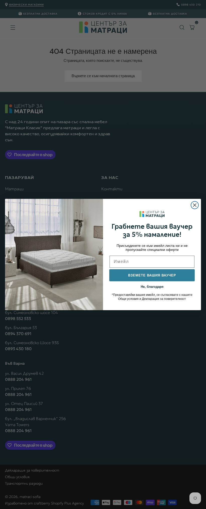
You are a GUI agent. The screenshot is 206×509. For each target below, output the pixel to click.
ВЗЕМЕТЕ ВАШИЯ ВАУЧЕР (152, 275)
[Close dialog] (194, 205)
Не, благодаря (152, 286)
